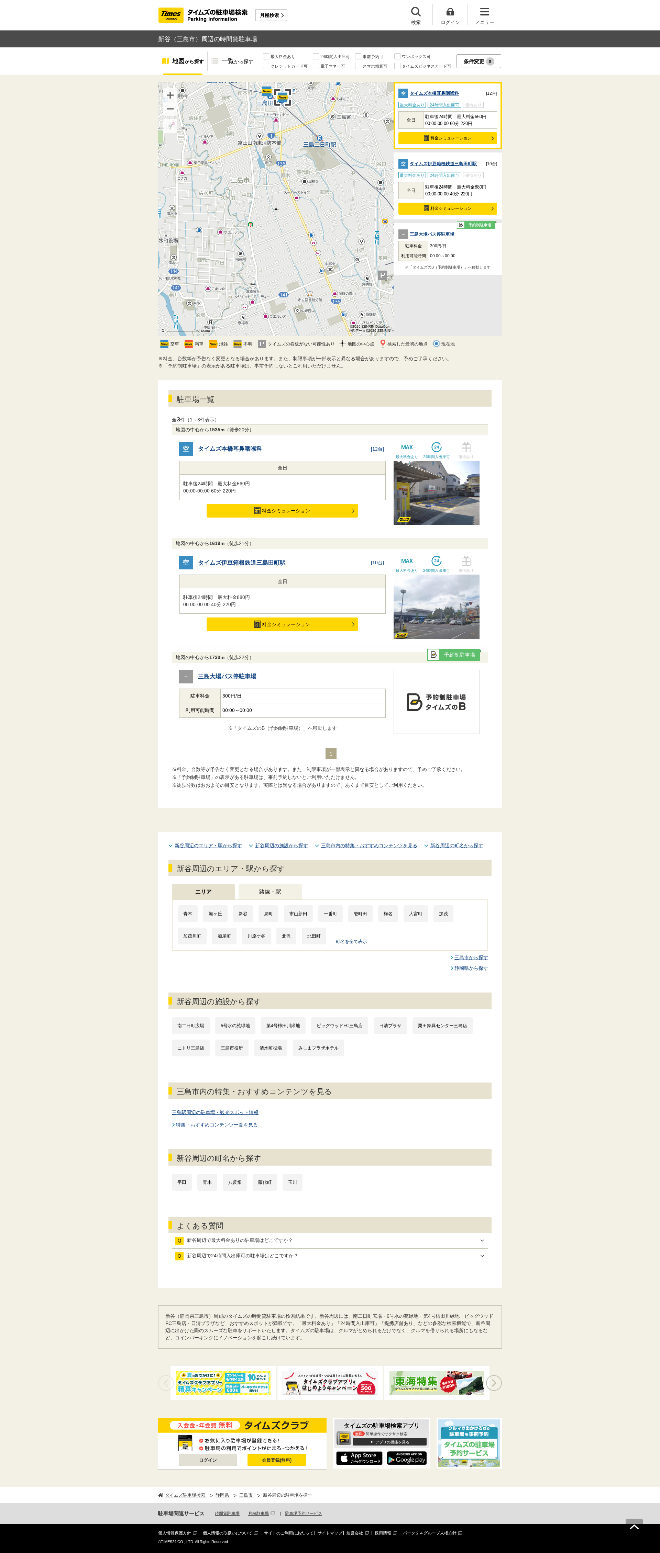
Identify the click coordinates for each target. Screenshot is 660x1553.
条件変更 (478, 61)
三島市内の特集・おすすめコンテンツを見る (369, 845)
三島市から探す (471, 957)
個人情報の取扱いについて (227, 1533)
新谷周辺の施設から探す (281, 845)
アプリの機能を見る (392, 1442)
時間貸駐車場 (227, 1513)
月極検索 (269, 15)
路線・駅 (270, 892)
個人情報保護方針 (174, 1533)
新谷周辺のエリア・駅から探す (208, 845)
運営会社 (354, 1533)
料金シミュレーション (451, 138)
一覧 (237, 61)
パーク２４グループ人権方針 (429, 1533)
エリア (203, 892)
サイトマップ (330, 1533)
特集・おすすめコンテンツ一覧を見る (217, 1124)
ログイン (208, 1460)
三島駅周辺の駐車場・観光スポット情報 (215, 1112)
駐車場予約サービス (303, 1513)
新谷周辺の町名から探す (456, 845)
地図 (188, 61)
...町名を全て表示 (349, 941)
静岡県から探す (471, 968)
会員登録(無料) (277, 1460)
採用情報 (383, 1533)
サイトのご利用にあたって (289, 1533)
